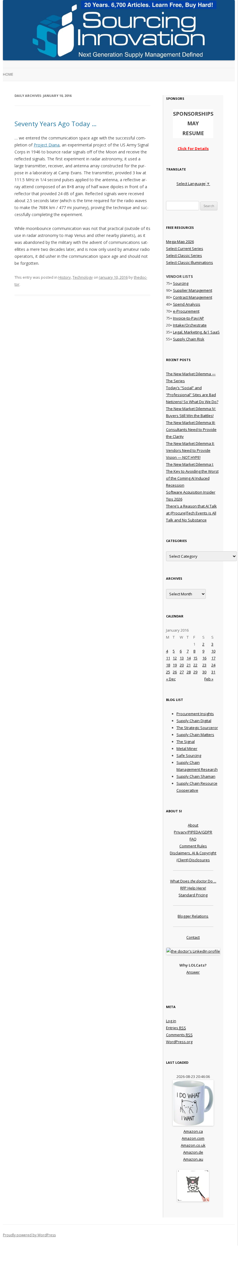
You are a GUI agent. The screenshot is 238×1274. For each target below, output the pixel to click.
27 (182, 672)
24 (213, 665)
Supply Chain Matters (195, 734)
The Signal (185, 741)
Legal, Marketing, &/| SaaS (196, 332)
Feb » (208, 679)
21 (189, 665)
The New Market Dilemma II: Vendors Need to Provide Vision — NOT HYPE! (190, 450)
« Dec (171, 679)
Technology (83, 277)
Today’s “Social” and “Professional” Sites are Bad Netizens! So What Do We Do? (192, 394)
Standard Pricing (193, 895)
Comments (179, 1034)
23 (204, 665)
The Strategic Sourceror (197, 727)
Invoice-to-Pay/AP (188, 318)
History (64, 277)
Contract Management (192, 297)
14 (189, 658)
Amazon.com (193, 1138)
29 (195, 672)
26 (175, 672)
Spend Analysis (186, 304)
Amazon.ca (193, 1131)
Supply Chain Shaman (195, 776)
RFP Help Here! (193, 888)
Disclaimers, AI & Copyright (193, 853)
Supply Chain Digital (193, 720)
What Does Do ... (193, 881)
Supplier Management (192, 290)
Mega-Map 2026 (180, 241)
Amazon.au (193, 1159)
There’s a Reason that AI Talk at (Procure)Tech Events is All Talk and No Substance (191, 513)
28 (189, 672)
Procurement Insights (195, 713)
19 (175, 665)
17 (213, 658)
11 (168, 658)
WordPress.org (179, 1041)
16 (204, 658)
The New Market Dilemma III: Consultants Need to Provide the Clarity (191, 429)
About (193, 825)
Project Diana (46, 145)
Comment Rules (193, 846)
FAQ (193, 839)
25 (168, 672)
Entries (176, 1027)
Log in (171, 1020)
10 (213, 651)
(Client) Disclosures (193, 859)
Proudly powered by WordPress (29, 1235)
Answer (193, 972)
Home (8, 74)
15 (195, 658)
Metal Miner (186, 748)
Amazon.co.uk (193, 1145)
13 (182, 658)
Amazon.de (193, 1152)
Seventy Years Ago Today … (56, 123)
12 (175, 658)
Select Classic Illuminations (189, 262)
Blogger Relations (193, 916)
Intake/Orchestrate (190, 325)
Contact (193, 937)
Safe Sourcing (188, 755)
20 (182, 665)
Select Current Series (184, 248)
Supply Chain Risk (188, 339)
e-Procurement (186, 311)
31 (213, 672)
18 (168, 665)
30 (204, 672)
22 (195, 665)
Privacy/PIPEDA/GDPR (193, 832)
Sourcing (180, 283)
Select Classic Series (184, 255)
